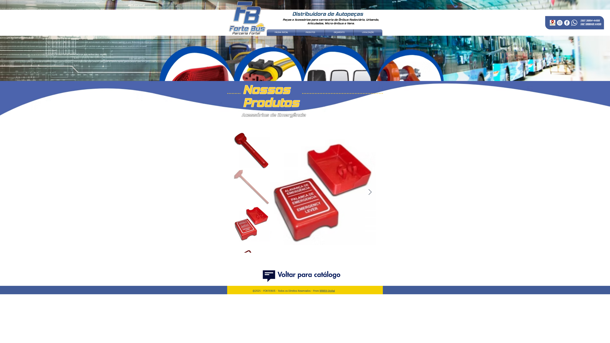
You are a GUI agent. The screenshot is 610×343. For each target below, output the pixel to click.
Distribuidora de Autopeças (328, 14)
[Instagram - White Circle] (560, 23)
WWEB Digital (327, 291)
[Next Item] (370, 192)
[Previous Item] (276, 192)
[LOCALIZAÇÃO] (552, 23)
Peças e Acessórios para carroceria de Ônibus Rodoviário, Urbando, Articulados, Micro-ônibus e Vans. (331, 21)
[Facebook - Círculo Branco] (567, 23)
